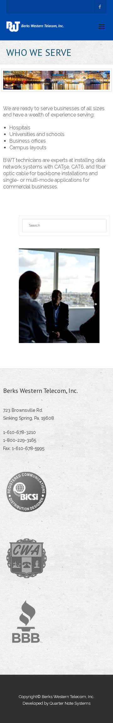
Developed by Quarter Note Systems (56, 703)
